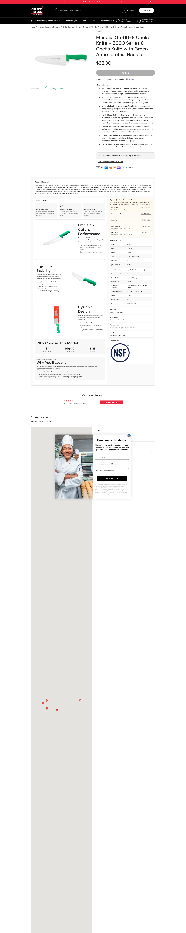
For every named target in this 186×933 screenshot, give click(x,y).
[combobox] (98, 470)
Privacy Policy (109, 494)
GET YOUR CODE (112, 478)
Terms (115, 494)
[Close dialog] (129, 436)
